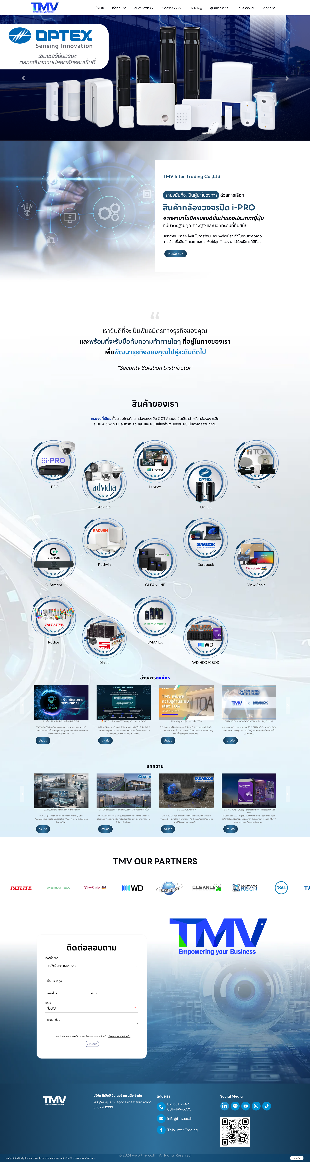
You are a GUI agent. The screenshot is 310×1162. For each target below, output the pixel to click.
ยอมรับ (297, 1158)
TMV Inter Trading (182, 1130)
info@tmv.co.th (179, 1118)
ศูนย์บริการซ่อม (220, 8)
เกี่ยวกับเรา (119, 8)
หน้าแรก (98, 8)
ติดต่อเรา (269, 8)
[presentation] (22, 705)
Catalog (196, 8)
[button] (23, 78)
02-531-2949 (178, 1104)
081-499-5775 (179, 1109)
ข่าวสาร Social (171, 8)
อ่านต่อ (43, 740)
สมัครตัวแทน (246, 8)
